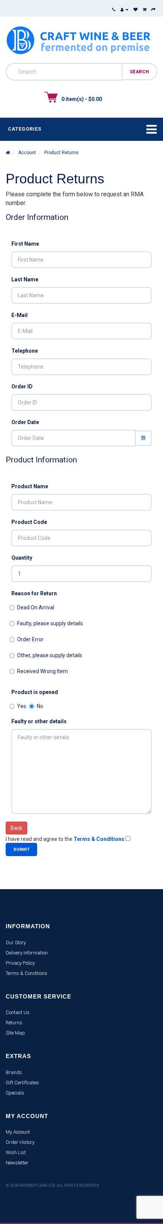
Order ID (22, 386)
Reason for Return (34, 593)
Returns (14, 1022)
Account (26, 152)
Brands (14, 1072)
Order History (20, 1142)
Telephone (24, 351)
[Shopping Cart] (144, 9)
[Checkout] (153, 9)
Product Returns (60, 152)
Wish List (16, 1152)
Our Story (16, 942)
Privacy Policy (20, 963)
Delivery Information (27, 953)
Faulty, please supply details (50, 623)
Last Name (24, 279)
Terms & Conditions (26, 973)
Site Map (15, 1033)
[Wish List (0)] (135, 9)
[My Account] (125, 9)
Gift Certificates (22, 1082)
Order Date (25, 422)
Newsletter (17, 1163)
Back (16, 828)
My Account (18, 1132)
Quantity (21, 558)
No (40, 706)
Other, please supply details (49, 655)
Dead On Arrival (35, 607)
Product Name (29, 486)
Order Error (30, 639)
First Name (25, 244)
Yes (21, 706)
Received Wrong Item (42, 671)
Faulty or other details (39, 721)
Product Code (29, 522)
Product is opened (34, 692)
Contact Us (18, 1012)
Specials (15, 1093)
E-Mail (19, 315)
